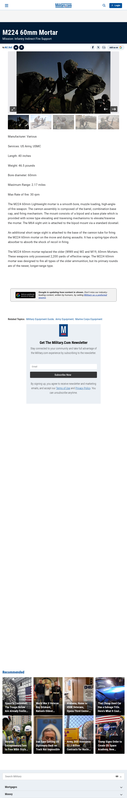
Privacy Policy (82, 388)
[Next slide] (114, 109)
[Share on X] (98, 47)
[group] (63, 82)
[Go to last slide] (106, 109)
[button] (18, 122)
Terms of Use (63, 388)
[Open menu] (6, 5)
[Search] (104, 5)
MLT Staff (8, 47)
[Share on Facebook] (92, 47)
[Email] (103, 47)
